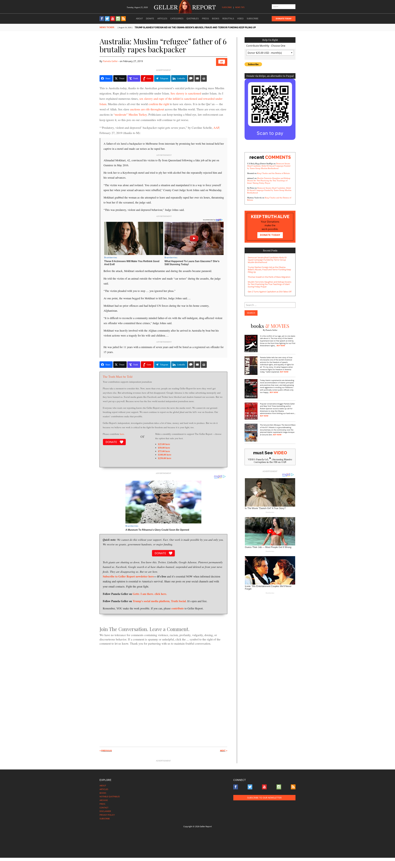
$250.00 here (164, 458)
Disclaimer (105, 811)
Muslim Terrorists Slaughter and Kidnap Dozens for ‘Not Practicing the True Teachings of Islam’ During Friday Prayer (268, 180)
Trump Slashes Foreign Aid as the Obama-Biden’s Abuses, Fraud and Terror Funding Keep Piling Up (269, 269)
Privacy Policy (107, 814)
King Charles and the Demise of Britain (273, 173)
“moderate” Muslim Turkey (130, 114)
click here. (161, 594)
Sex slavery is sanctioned (185, 93)
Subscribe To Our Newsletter (264, 797)
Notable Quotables (110, 796)
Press (205, 18)
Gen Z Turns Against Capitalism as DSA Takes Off (269, 291)
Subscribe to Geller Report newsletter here (128, 576)
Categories (176, 18)
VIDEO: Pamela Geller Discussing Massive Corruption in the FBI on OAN (270, 461)
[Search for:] (283, 6)
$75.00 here (164, 451)
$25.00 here (164, 444)
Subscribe (227, 7)
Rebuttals (228, 18)
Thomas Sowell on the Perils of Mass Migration (269, 277)
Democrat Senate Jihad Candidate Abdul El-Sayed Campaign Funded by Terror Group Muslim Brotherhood (268, 166)
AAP (216, 127)
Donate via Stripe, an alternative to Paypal (270, 75)
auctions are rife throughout (147, 109)
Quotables (193, 18)
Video (240, 18)
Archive (104, 800)
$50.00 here (164, 447)
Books (215, 18)
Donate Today (283, 18)
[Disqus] (163, 690)
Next (223, 750)
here (122, 433)
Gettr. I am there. (143, 594)
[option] (206, 27)
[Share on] (191, 78)
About (139, 18)
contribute (177, 608)
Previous (106, 750)
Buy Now (281, 346)
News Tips (240, 7)
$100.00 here (164, 454)
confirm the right (159, 104)
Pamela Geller (110, 61)
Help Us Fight (270, 40)
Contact (104, 807)
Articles (162, 18)
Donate (150, 18)
